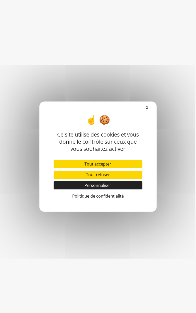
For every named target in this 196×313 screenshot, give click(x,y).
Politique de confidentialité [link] (98, 196)
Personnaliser (97, 185)
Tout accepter (97, 164)
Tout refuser (98, 174)
